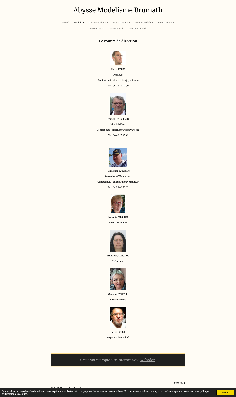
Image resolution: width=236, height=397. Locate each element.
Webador (147, 360)
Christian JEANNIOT (119, 170)
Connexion (179, 382)
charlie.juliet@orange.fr (125, 181)
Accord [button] (225, 392)
